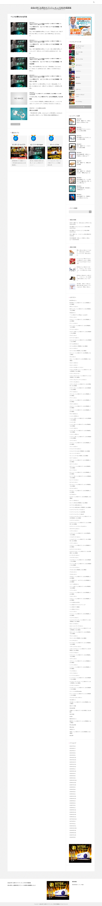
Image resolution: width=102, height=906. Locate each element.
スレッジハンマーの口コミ (75, 453)
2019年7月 (72, 784)
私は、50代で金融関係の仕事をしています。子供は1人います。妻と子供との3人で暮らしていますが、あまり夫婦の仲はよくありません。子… (46, 33)
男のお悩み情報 (73, 724)
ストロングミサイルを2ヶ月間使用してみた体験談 (80, 451)
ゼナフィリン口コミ (74, 464)
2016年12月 (72, 825)
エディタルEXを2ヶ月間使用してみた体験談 (79, 346)
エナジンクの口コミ (74, 348)
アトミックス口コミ (74, 323)
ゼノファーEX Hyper (79, 52)
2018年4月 (72, 812)
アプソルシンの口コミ (74, 329)
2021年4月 (72, 753)
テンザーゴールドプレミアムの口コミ (77, 509)
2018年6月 (72, 807)
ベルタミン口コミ (73, 596)
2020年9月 (72, 768)
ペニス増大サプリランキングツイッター (78, 604)
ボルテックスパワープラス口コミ (76, 626)
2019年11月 (72, 782)
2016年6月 (72, 837)
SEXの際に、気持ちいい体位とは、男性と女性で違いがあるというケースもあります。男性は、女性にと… (84, 285)
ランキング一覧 (80, 107)
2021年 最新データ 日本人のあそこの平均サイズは (80, 222)
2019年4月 (72, 789)
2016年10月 (72, 828)
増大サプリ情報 (41, 24)
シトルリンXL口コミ (74, 428)
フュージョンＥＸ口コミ (75, 567)
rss (94, 2)
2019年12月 (72, 780)
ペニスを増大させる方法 (44, 23)
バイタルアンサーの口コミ (75, 537)
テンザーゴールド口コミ (75, 520)
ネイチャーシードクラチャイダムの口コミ (78, 526)
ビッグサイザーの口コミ (75, 555)
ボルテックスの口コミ (74, 623)
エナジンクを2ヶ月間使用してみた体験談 (78, 350)
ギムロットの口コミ (74, 365)
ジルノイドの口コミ (74, 446)
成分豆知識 (72, 714)
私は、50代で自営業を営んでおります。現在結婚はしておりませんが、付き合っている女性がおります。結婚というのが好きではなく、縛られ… (45, 68)
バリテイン (78, 71)
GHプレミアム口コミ (74, 306)
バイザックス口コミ (74, 530)
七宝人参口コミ (73, 699)
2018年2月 (72, 816)
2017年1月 (72, 823)
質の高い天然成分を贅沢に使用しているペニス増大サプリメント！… (36, 163)
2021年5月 (72, 750)
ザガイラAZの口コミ (74, 413)
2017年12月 (72, 819)
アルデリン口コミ (73, 335)
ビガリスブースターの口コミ (75, 549)
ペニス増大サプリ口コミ (75, 609)
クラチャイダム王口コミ (75, 381)
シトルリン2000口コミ (74, 416)
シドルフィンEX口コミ (74, 434)
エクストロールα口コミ (74, 337)
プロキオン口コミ (73, 574)
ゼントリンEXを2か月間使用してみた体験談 (79, 502)
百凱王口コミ (72, 729)
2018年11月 (72, 796)
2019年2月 (72, 793)
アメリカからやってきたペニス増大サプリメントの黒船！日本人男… (54, 163)
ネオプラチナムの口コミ (75, 528)
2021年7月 (72, 746)
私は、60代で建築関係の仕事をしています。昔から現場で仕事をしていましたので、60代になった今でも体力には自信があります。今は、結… (45, 51)
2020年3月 (72, 773)
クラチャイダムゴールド (80, 95)
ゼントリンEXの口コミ (74, 500)
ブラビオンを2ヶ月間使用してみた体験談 (78, 569)
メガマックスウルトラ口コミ (75, 646)
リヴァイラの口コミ (74, 673)
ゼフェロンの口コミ (74, 488)
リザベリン (78, 89)
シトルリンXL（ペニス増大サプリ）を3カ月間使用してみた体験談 (42, 93)
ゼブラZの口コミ (73, 494)
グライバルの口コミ (74, 391)
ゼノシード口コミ (73, 470)
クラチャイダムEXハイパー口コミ (76, 367)
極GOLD (78, 77)
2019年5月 (72, 787)
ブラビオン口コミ (73, 572)
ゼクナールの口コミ (74, 457)
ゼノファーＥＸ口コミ (33, 23)
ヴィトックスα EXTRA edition (76, 691)
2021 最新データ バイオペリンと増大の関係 (79, 234)
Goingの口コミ (73, 312)
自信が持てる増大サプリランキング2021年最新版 (51, 8)
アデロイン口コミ (73, 317)
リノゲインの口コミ (74, 664)
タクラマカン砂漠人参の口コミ (76, 505)
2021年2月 (72, 757)
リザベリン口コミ (73, 658)
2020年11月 (72, 764)
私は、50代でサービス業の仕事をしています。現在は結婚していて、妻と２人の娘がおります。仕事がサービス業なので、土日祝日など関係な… (45, 86)
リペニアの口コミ (73, 670)
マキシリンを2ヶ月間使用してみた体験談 (78, 638)
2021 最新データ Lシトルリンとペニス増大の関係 (80, 226)
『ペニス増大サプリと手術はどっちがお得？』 (79, 314)
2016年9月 (72, 830)
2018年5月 (72, 809)
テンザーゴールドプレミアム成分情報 (77, 512)
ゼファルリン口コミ (74, 482)
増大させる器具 (33, 110)
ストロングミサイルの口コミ (75, 448)
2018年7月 (72, 805)
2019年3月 (72, 791)
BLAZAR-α (78, 83)
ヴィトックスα (79, 59)
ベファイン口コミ (73, 590)
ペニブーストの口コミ (74, 617)
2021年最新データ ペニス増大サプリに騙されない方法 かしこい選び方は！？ (84, 181)
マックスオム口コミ (74, 640)
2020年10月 (72, 766)
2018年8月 (72, 803)
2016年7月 (72, 835)
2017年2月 (72, 821)
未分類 (71, 716)
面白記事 (71, 735)
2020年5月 (72, 771)
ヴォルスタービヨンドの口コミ (76, 697)
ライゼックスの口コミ (74, 652)
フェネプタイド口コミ (74, 557)
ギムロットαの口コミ (74, 362)
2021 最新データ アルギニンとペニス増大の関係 (79, 230)
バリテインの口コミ (74, 543)
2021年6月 (72, 748)
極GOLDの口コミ (73, 718)
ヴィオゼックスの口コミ (75, 685)
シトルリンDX (72, 422)
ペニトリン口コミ (73, 611)
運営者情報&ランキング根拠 (77, 884)
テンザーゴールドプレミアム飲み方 (77, 514)
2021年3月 (72, 755)
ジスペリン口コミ (73, 440)
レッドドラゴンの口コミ (75, 675)
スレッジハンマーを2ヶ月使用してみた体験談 (79, 455)
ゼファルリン (79, 65)
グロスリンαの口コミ (74, 403)
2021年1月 (72, 759)
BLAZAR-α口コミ (73, 300)
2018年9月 (72, 800)
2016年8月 (72, 832)
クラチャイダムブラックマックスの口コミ (78, 379)
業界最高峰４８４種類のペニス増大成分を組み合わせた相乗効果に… (19, 163)
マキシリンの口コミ (74, 635)
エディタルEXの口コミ (74, 343)
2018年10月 (72, 798)
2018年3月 (72, 814)
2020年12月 (72, 762)
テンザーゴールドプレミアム (80, 46)
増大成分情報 (72, 708)
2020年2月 (72, 775)
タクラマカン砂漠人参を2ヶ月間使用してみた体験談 (80, 507)
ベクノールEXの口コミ (74, 584)
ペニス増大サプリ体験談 (54, 23)
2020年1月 (72, 778)
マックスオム (79, 101)
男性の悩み (72, 727)
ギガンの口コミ (73, 356)
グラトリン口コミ (73, 397)
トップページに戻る (15, 124)
